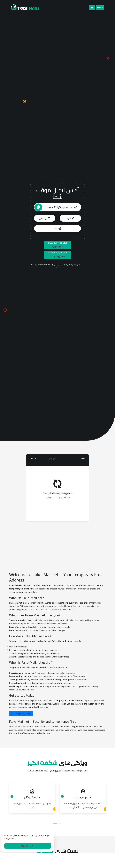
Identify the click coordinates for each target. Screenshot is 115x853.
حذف (56, 228)
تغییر (69, 218)
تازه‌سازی (43, 218)
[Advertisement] (57, 543)
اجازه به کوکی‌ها (27, 845)
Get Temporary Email (21, 714)
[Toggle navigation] (92, 7)
